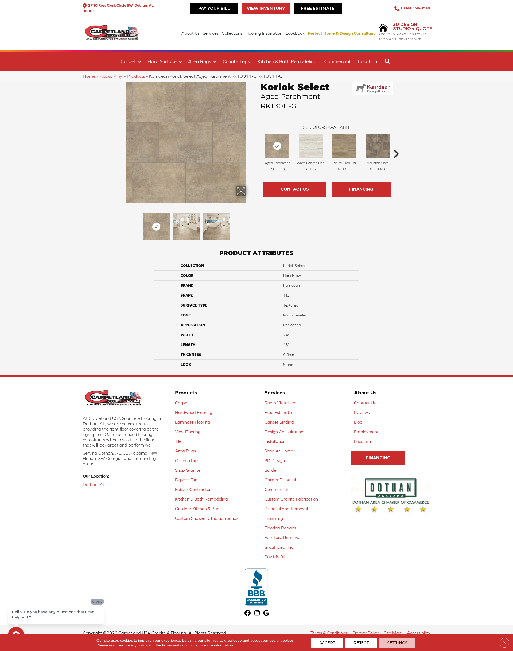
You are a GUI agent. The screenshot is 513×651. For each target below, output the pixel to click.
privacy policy (136, 645)
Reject (361, 642)
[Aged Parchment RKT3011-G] (277, 146)
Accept (327, 642)
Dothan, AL (94, 484)
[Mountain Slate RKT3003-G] (377, 146)
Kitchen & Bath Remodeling (287, 61)
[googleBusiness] (266, 613)
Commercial (337, 61)
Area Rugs (199, 61)
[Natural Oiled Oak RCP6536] (344, 146)
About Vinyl (111, 76)
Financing (361, 189)
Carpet (128, 61)
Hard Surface (162, 61)
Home (89, 76)
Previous (122, 224)
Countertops (236, 61)
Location (367, 61)
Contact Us (295, 189)
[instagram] (257, 613)
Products (136, 76)
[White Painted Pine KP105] (310, 146)
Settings (397, 642)
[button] (139, 61)
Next (249, 224)
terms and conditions (179, 645)
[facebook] (248, 613)
